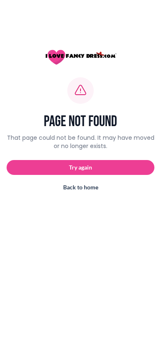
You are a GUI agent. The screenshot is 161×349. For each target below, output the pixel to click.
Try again (80, 167)
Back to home (80, 187)
